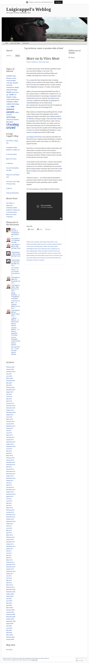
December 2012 (10, 514)
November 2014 (10, 474)
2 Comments (41, 260)
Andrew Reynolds (13, 230)
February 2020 (10, 387)
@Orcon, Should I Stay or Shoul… (15, 314)
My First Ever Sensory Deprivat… (15, 323)
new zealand (51, 246)
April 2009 (9, 605)
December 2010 (10, 564)
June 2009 (9, 601)
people (55, 246)
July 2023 (9, 374)
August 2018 (9, 414)
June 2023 (9, 376)
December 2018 (10, 405)
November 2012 (10, 517)
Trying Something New (12, 193)
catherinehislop (15, 252)
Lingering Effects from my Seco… (15, 306)
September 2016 (10, 446)
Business (52, 242)
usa (59, 248)
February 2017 (10, 437)
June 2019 (9, 396)
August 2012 (9, 523)
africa (32, 242)
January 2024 (10, 369)
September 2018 (10, 412)
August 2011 (9, 548)
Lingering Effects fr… (14, 319)
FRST (50, 107)
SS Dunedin (32, 84)
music (8, 107)
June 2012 (9, 528)
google (41, 246)
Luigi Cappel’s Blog (12, 135)
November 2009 (10, 592)
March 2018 (9, 419)
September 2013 (10, 494)
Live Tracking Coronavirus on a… (15, 273)
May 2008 (9, 630)
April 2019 (9, 401)
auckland (9, 76)
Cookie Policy (34, 660)
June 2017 (9, 433)
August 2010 (9, 573)
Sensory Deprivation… (15, 338)
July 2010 (9, 576)
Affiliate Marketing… (14, 294)
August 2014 (9, 480)
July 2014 (9, 483)
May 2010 (9, 580)
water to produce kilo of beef (43, 257)
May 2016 (9, 451)
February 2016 (10, 458)
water (28, 251)
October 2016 (10, 444)
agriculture (36, 242)
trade (48, 248)
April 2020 (9, 385)
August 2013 (9, 496)
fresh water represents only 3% (36, 125)
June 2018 (9, 417)
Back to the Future (11, 159)
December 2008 (10, 614)
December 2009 (10, 589)
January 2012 (10, 539)
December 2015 (10, 462)
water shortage (33, 257)
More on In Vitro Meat (43, 58)
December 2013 (10, 489)
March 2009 (9, 607)
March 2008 (9, 635)
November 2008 (10, 617)
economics (43, 244)
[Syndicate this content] (6, 134)
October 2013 (10, 492)
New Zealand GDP (39, 255)
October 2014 (10, 476)
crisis (56, 242)
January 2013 (10, 512)
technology (11, 117)
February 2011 (10, 562)
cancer (14, 78)
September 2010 (10, 571)
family (17, 87)
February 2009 (10, 610)
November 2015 (10, 464)
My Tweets (71, 57)
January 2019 (10, 403)
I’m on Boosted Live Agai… (15, 241)
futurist (8, 92)
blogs (48, 242)
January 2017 (10, 439)
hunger (49, 253)
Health (11, 94)
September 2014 (10, 478)
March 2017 (9, 435)
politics (17, 112)
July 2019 (9, 394)
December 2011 (10, 542)
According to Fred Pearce (35, 137)
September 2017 (10, 426)
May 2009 (9, 603)
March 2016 (9, 455)
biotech (38, 96)
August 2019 (9, 392)
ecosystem (49, 244)
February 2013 (10, 510)
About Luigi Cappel (15, 43)
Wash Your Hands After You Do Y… (15, 281)
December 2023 (10, 371)
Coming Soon (25, 43)
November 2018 (10, 408)
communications (11, 80)
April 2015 (9, 467)
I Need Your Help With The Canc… (15, 263)
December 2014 (10, 471)
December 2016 (10, 442)
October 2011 (10, 544)
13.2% (56, 93)
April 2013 (9, 505)
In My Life (9, 188)
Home (6, 43)
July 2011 (9, 551)
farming (54, 244)
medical (15, 102)
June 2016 (9, 449)
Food (57, 244)
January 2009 (10, 612)
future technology (35, 246)
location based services (12, 99)
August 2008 (9, 623)
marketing (9, 101)
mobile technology (12, 104)
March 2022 (9, 378)
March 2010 (9, 585)
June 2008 (9, 628)
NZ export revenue (48, 255)
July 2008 (9, 626)
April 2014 (9, 485)
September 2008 (10, 621)
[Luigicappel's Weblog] (44, 29)
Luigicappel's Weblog (28, 9)
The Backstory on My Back (15, 297)
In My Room (9, 163)
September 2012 (10, 521)
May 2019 (9, 399)
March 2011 (9, 560)
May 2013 (9, 503)
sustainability (30, 248)
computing (9, 83)
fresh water (41, 253)
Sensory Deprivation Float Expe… (14, 333)
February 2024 (10, 367)
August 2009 (9, 596)
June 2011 (9, 553)
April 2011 (9, 557)
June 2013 (9, 501)
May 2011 (9, 555)
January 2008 (10, 639)
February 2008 (10, 637)
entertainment (10, 87)
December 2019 (10, 390)
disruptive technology (32, 244)
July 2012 (9, 526)
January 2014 (10, 487)
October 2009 (10, 594)
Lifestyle (45, 246)
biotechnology (43, 242)
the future (35, 248)
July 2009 (9, 598)
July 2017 (9, 430)
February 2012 (10, 537)
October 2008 (10, 619)
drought (39, 244)
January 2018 (10, 424)
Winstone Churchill (33, 260)
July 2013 (9, 498)
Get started (58, 2)
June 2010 (9, 578)
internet (8, 97)
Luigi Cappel (46, 62)
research (9, 115)
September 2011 (10, 546)
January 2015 (10, 469)
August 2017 (9, 428)
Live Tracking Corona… (15, 268)
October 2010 (10, 569)
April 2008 (9, 632)
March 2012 (9, 535)
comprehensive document (37, 105)
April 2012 (9, 533)
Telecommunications (12, 119)
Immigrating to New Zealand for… (15, 234)
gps (7, 95)
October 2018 (10, 410)
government (15, 92)
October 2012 (10, 519)
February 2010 (10, 587)
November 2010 (10, 567)
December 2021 (10, 380)
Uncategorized (53, 248)
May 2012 (9, 530)
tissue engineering (42, 248)
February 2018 (10, 421)
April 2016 (9, 453)
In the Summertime (11, 154)
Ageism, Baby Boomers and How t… (15, 289)
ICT (15, 95)
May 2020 (9, 383)
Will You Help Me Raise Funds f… (15, 248)
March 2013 (9, 508)
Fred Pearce (35, 253)
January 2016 (10, 460)
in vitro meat (45, 71)
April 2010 (9, 582)
